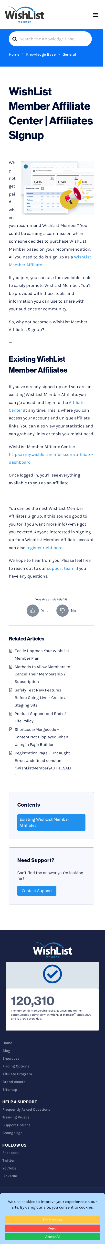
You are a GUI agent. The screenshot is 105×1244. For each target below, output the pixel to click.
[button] (95, 14)
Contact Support (37, 890)
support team (60, 568)
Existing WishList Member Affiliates (44, 822)
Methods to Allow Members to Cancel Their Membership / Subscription (42, 674)
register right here (44, 547)
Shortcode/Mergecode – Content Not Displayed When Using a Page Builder (41, 737)
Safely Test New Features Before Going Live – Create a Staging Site (40, 697)
